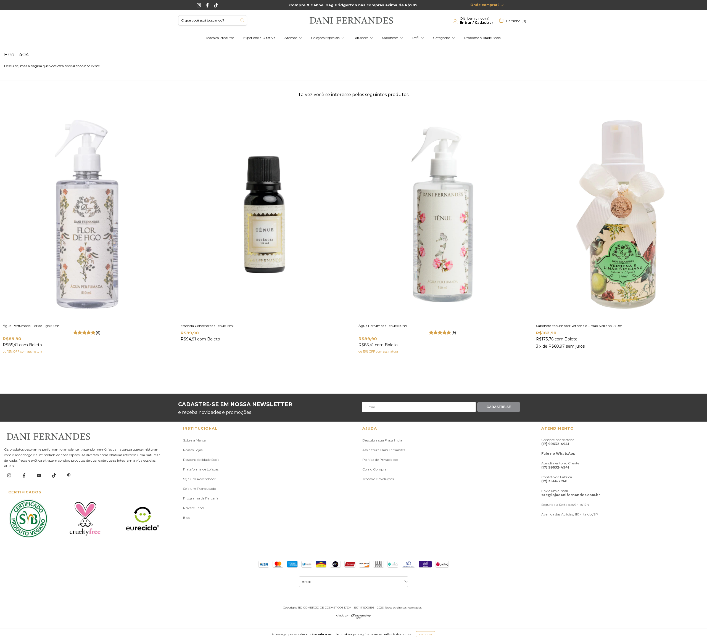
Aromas (291, 38)
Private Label (193, 508)
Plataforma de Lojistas (200, 469)
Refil (416, 38)
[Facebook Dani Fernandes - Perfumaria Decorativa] (208, 5)
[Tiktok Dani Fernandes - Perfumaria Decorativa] (216, 5)
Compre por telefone (557, 442)
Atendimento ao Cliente (560, 465)
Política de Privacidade (380, 459)
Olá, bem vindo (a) (476, 20)
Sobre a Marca (194, 440)
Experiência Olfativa (259, 38)
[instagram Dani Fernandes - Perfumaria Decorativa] (9, 475)
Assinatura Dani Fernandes (383, 450)
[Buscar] (242, 20)
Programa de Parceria (200, 498)
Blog (187, 517)
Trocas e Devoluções (378, 479)
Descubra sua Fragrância (382, 440)
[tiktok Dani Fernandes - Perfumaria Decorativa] (54, 475)
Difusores (361, 38)
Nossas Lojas (192, 450)
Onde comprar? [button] (485, 5)
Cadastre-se (499, 407)
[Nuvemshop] (353, 618)
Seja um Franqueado (199, 488)
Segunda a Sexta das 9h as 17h (565, 505)
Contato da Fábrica (556, 479)
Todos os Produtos (220, 38)
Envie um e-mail (570, 493)
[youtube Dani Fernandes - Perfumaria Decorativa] (39, 475)
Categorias (442, 38)
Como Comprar (375, 469)
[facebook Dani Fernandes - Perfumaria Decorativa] (24, 475)
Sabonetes (390, 38)
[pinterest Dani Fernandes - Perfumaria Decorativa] (69, 475)
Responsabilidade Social (483, 38)
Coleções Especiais (325, 38)
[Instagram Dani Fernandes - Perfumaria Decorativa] (199, 5)
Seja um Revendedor (199, 479)
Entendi (425, 634)
